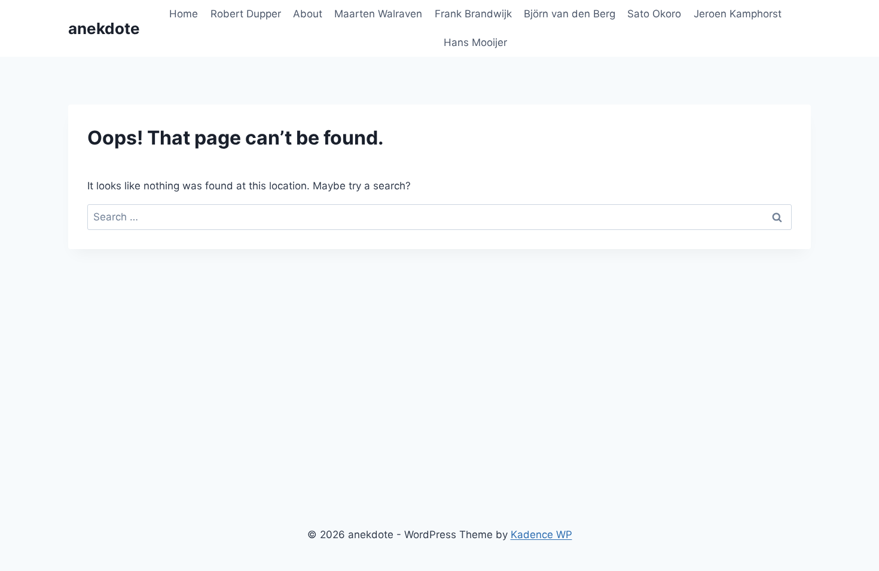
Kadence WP (541, 535)
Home (183, 14)
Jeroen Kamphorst (738, 14)
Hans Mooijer (475, 42)
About (307, 14)
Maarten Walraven (378, 14)
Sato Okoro (654, 14)
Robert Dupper (245, 14)
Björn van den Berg (569, 14)
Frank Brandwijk (473, 14)
